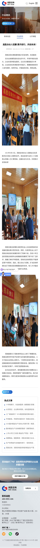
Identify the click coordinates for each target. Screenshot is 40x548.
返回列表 (6, 392)
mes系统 (13, 518)
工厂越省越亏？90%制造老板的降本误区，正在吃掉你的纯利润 (20, 415)
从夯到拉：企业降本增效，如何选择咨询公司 (21, 410)
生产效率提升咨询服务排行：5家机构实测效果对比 (20, 443)
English (31, 3)
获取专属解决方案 (20, 476)
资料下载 (5, 527)
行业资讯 (20, 36)
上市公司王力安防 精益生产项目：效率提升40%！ (20, 434)
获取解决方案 (7, 23)
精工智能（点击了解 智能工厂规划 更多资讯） (18, 520)
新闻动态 (7, 36)
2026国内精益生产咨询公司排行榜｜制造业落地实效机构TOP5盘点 (21, 424)
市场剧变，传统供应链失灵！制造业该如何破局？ (21, 419)
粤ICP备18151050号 (28, 540)
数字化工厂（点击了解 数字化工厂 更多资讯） (18, 522)
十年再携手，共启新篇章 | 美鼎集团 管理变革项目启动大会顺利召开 (21, 405)
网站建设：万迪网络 (20, 545)
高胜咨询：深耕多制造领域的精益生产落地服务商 (21, 448)
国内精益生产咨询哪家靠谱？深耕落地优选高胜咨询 (21, 429)
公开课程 (33, 36)
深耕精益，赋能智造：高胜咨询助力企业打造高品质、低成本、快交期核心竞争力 (21, 439)
